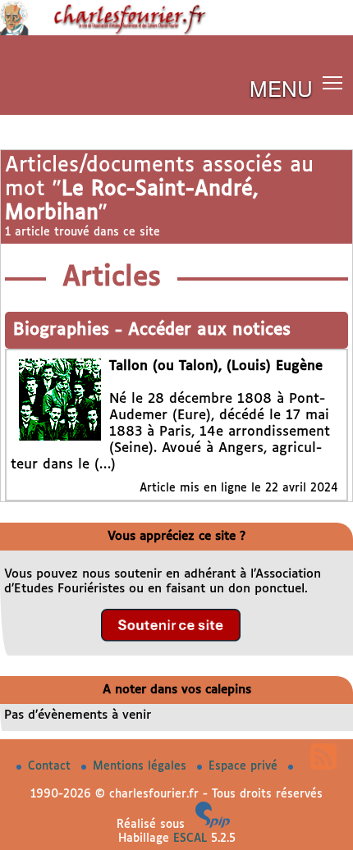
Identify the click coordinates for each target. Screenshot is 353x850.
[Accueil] (176, 32)
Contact (51, 766)
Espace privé (245, 766)
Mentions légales (141, 766)
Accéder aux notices (209, 330)
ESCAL (190, 838)
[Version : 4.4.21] (212, 824)
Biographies (64, 330)
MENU (281, 87)
